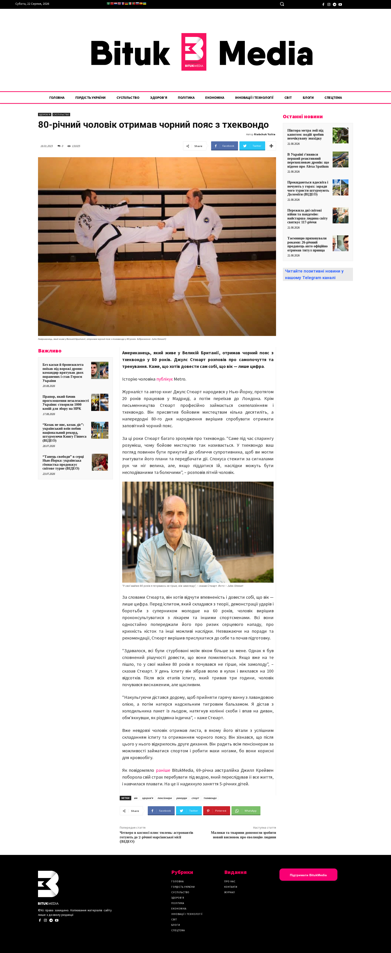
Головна (177, 881)
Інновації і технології (187, 914)
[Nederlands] (115, 3)
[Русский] (137, 3)
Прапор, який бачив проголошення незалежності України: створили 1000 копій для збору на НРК (66, 402)
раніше (163, 770)
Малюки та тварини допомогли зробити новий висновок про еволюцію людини (243, 834)
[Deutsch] (126, 3)
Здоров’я (177, 897)
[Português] (134, 3)
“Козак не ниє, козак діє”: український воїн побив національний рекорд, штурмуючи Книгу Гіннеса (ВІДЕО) (64, 432)
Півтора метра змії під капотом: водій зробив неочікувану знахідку (305, 134)
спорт (195, 798)
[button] (281, 3)
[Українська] (144, 3)
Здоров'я (44, 114)
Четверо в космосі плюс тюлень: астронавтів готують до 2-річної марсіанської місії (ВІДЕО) (156, 837)
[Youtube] (340, 4)
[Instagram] (329, 4)
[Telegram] (334, 4)
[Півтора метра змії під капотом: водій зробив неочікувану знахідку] (340, 135)
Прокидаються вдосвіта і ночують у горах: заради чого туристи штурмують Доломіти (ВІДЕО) (308, 188)
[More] (271, 145)
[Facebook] (323, 4)
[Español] (141, 3)
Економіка (178, 908)
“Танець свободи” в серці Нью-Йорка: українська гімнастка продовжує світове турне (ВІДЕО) (63, 462)
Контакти (230, 886)
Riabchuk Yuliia (264, 134)
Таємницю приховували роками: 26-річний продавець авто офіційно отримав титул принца (307, 244)
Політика (177, 903)
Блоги (175, 924)
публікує (164, 379)
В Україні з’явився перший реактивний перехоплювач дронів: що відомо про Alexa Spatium (308, 160)
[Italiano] (130, 3)
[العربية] (108, 3)
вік (135, 798)
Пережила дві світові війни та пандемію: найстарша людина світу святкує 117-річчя (307, 216)
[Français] (123, 3)
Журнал (229, 892)
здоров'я (147, 798)
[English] (119, 3)
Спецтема (178, 930)
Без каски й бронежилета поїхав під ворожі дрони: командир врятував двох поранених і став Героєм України (63, 372)
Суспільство (61, 114)
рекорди (181, 798)
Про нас (230, 881)
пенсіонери (164, 798)
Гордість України (183, 886)
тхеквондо (210, 798)
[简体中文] (112, 3)
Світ (174, 919)
